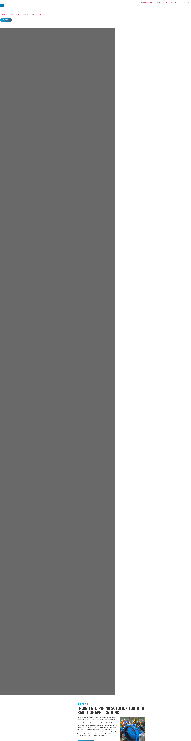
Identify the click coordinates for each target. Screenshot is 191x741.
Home (3, 14)
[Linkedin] (2, 5)
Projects (33, 14)
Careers (40, 14)
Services (18, 14)
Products (25, 14)
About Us (10, 14)
